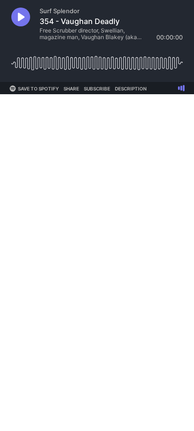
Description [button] (130, 88)
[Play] (20, 17)
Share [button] (71, 88)
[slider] (97, 59)
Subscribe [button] (97, 88)
